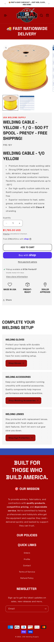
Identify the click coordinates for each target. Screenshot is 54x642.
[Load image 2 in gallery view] (27, 102)
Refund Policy (27, 578)
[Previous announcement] (5, 4)
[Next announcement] (49, 4)
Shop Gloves (15, 363)
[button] (5, 15)
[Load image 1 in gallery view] (10, 102)
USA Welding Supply (30, 637)
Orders (27, 553)
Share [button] (9, 300)
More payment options (27, 262)
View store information (17, 277)
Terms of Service (27, 572)
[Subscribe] (45, 609)
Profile (27, 559)
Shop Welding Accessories (22, 400)
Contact (27, 565)
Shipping (6, 234)
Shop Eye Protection (19, 438)
